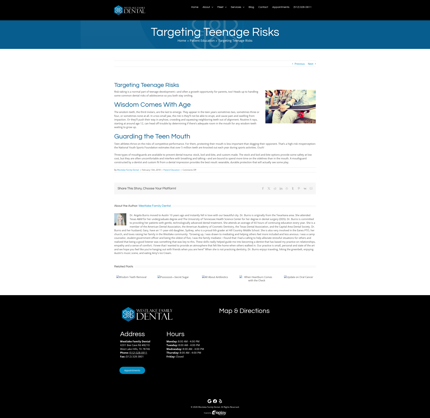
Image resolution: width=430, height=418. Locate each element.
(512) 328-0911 (138, 352)
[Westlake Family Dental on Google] (209, 402)
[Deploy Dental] (219, 413)
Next (310, 63)
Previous (300, 63)
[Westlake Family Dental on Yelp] (220, 402)
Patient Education (171, 169)
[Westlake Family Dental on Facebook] (215, 402)
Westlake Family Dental (128, 169)
